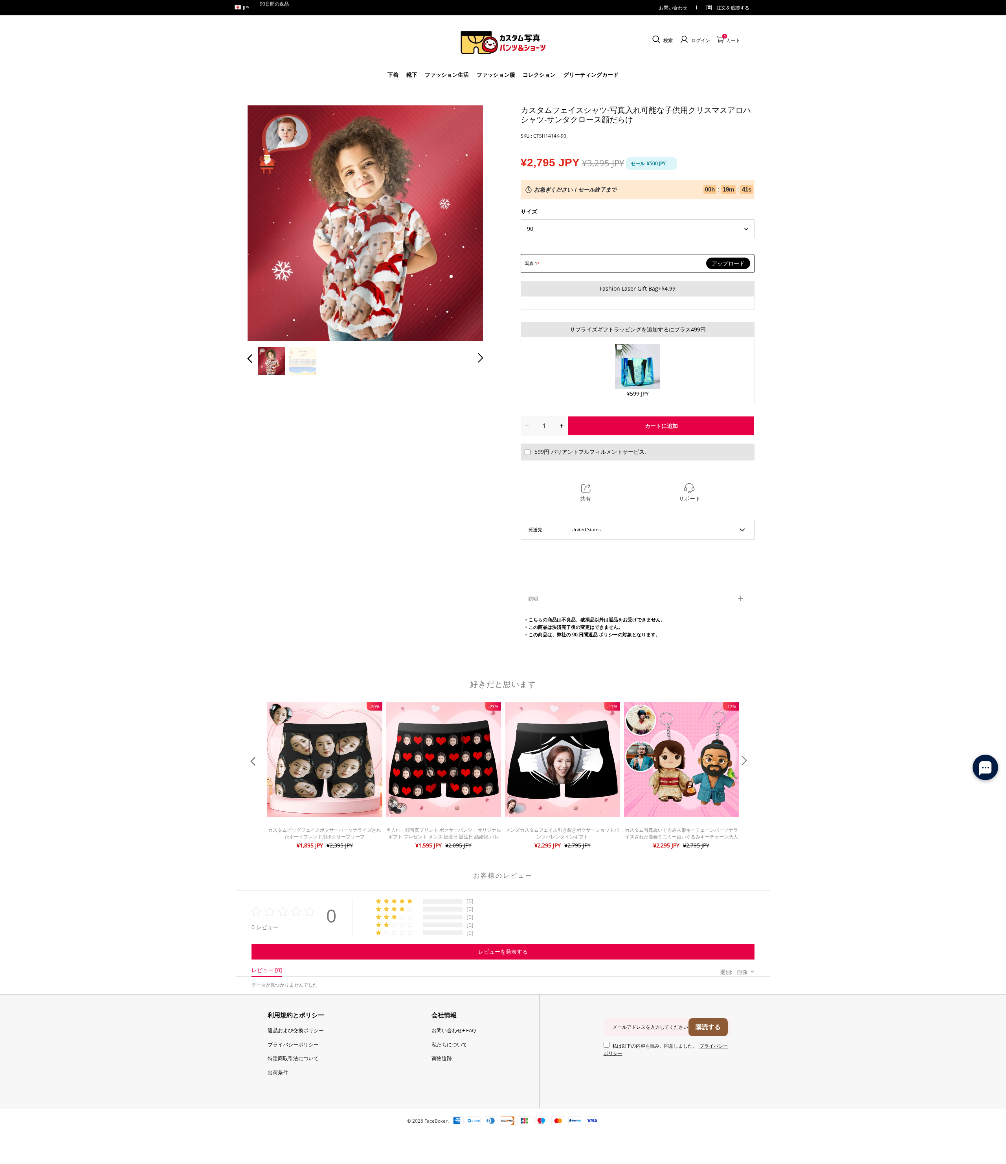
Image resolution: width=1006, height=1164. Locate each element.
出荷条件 (278, 1072)
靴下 (411, 74)
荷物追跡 (441, 1058)
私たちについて (449, 1044)
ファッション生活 (447, 74)
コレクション (539, 74)
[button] (266, 222)
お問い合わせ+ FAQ (453, 1030)
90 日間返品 (585, 634)
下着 (392, 74)
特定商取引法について (293, 1058)
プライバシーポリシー (293, 1044)
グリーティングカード (591, 74)
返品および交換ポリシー (296, 1030)
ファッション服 (496, 74)
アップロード (728, 263)
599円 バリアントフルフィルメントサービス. (590, 451)
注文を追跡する (732, 7)
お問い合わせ (673, 7)
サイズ (529, 211)
